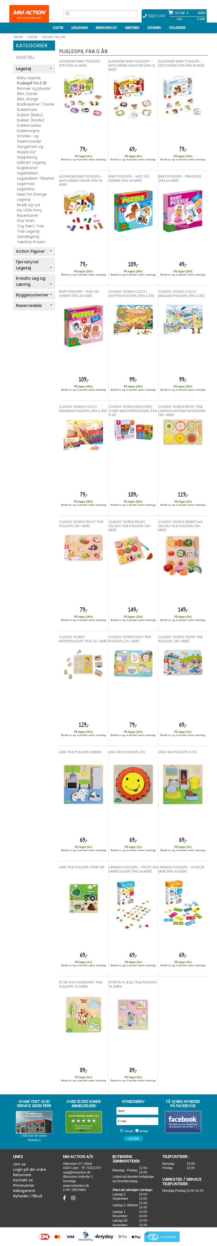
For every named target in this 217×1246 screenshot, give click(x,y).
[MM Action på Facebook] (183, 1122)
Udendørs (154, 27)
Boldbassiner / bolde (35, 104)
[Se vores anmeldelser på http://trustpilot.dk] (84, 1122)
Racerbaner (27, 215)
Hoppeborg (27, 157)
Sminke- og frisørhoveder (29, 138)
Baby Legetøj (28, 77)
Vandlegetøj (28, 236)
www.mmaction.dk (76, 1185)
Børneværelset (106, 27)
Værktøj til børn (31, 242)
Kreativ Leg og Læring (30, 281)
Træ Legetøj (28, 231)
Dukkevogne (28, 130)
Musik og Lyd (28, 204)
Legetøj (58, 27)
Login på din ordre (29, 1169)
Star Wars (26, 220)
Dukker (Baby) (30, 115)
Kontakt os (23, 1180)
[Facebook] (65, 1198)
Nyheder (21, 1196)
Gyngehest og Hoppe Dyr (30, 149)
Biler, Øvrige (27, 99)
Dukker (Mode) (30, 120)
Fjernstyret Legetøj (27, 265)
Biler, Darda (27, 93)
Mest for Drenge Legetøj (32, 197)
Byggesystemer (32, 295)
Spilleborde (177, 27)
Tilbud (36, 1196)
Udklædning (79, 27)
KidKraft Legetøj (31, 162)
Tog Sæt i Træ (30, 226)
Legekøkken (27, 173)
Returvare (22, 1174)
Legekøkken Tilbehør (35, 178)
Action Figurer (30, 251)
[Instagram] (73, 1198)
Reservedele (29, 306)
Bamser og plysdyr (34, 88)
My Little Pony (29, 210)
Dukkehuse (27, 109)
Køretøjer (132, 27)
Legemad (25, 183)
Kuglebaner (27, 167)
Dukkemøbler (29, 125)
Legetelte (25, 189)
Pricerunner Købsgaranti (24, 1188)
